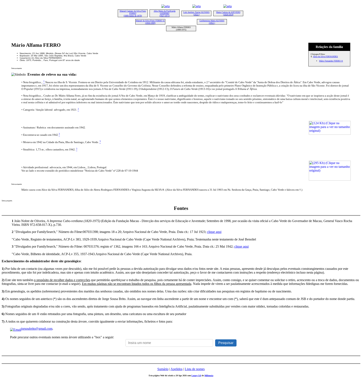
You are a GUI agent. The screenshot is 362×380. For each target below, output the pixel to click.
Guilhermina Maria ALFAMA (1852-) (211, 21)
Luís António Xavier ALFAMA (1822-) (196, 13)
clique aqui (214, 232)
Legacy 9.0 (196, 375)
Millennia (208, 375)
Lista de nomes (195, 369)
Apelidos (176, 369)
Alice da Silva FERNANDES (325, 56)
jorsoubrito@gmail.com (36, 328)
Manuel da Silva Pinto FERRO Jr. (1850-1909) (150, 21)
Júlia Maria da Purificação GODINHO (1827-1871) (165, 13)
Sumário (162, 369)
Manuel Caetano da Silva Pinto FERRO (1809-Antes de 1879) (133, 13)
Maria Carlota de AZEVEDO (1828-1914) (228, 13)
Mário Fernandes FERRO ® (331, 61)
